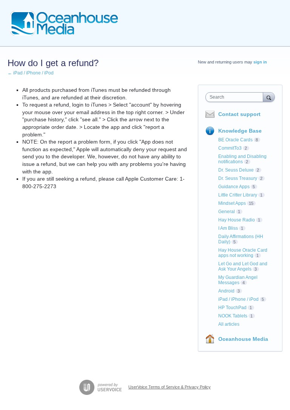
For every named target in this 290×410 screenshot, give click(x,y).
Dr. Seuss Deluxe (236, 170)
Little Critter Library (237, 195)
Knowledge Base (240, 131)
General (226, 211)
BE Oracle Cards (235, 139)
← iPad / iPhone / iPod (31, 73)
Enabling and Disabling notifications (242, 159)
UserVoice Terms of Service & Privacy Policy (169, 387)
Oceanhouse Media (243, 339)
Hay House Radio (236, 220)
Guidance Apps (234, 186)
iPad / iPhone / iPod (238, 299)
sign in (260, 62)
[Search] (269, 97)
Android (226, 291)
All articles (228, 324)
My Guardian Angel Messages (238, 280)
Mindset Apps (232, 203)
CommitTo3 (230, 148)
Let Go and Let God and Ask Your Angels (242, 266)
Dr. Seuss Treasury (237, 178)
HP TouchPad (232, 307)
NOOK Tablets (232, 316)
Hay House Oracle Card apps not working (242, 253)
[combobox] (236, 97)
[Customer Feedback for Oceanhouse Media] (64, 23)
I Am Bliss (228, 228)
